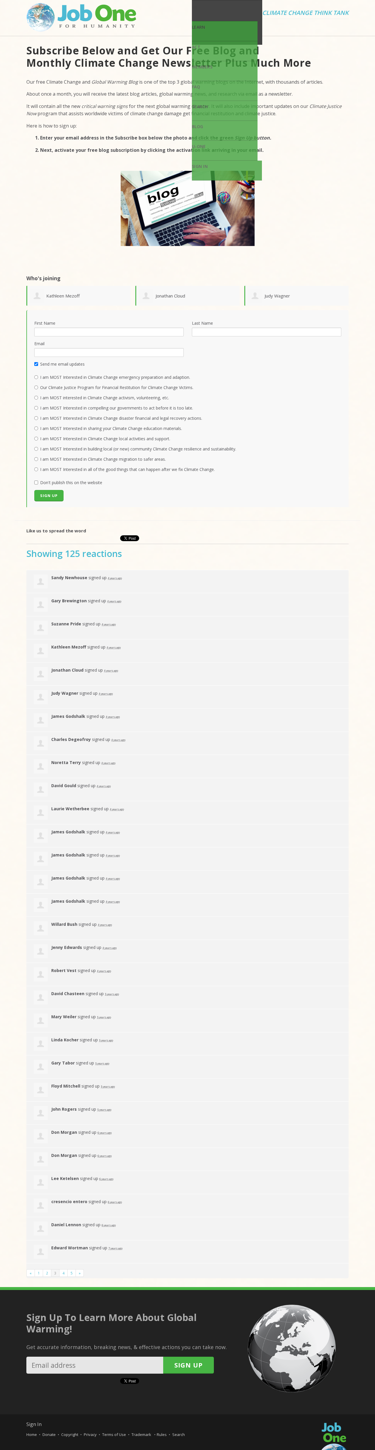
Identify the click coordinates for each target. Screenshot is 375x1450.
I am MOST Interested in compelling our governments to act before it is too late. (116, 408)
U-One (199, 146)
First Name (44, 323)
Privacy (90, 1434)
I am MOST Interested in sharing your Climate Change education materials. (111, 428)
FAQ (196, 87)
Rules (162, 1434)
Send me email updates (62, 364)
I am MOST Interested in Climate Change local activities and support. (105, 438)
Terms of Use (114, 1434)
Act (196, 47)
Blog (197, 126)
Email (39, 343)
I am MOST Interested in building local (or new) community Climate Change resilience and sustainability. (138, 449)
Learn (198, 27)
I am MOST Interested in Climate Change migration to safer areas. (103, 459)
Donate (49, 1434)
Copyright (69, 1434)
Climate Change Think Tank (305, 13)
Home (31, 1434)
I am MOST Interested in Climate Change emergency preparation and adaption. (115, 377)
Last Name (202, 323)
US (194, 7)
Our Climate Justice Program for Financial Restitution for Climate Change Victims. (116, 387)
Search (200, 106)
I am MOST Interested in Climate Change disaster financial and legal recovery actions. (121, 418)
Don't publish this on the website (71, 482)
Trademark (142, 1434)
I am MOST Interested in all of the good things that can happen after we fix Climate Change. (127, 469)
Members (202, 67)
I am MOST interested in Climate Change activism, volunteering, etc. (104, 397)
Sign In (200, 166)
